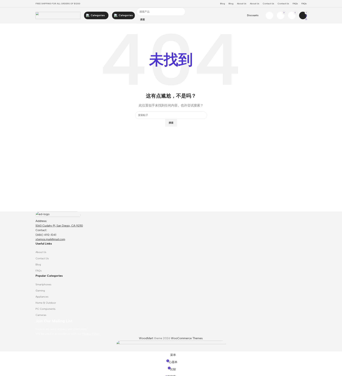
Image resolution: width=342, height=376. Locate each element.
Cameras (41, 315)
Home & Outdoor (46, 302)
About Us (41, 252)
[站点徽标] (58, 15)
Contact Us (42, 258)
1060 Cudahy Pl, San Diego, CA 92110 (59, 225)
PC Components (45, 308)
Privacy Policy (91, 333)
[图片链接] (58, 215)
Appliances (42, 296)
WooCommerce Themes (187, 338)
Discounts (253, 15)
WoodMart (146, 338)
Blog (38, 264)
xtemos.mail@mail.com (50, 239)
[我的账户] (269, 15)
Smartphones (43, 284)
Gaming (40, 290)
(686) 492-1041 (46, 234)
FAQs (39, 270)
